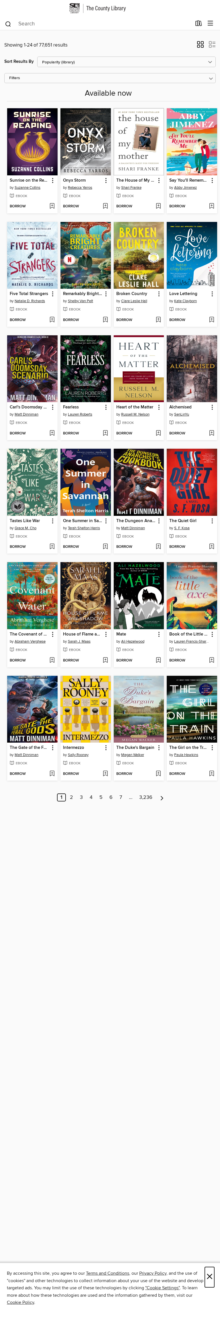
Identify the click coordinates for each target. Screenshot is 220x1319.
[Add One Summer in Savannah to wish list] (105, 547)
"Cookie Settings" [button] (162, 1288)
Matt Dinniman (26, 414)
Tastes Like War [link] (25, 521)
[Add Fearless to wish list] (105, 433)
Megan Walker (132, 755)
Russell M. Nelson (135, 414)
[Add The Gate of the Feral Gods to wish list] (52, 774)
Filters (14, 78)
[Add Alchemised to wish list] (211, 433)
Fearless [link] (71, 407)
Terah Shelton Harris (84, 528)
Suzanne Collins (27, 187)
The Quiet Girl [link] (183, 521)
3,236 (145, 797)
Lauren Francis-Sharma (192, 641)
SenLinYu (181, 414)
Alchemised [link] (180, 407)
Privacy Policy (152, 1273)
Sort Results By (19, 61)
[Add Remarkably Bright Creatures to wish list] (105, 320)
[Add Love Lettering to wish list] (211, 320)
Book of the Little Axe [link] (189, 634)
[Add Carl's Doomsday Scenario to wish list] (52, 433)
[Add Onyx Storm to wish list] (105, 206)
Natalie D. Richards (30, 301)
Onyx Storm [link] (74, 180)
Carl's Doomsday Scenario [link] (30, 407)
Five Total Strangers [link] (29, 293)
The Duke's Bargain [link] (135, 747)
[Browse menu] (210, 23)
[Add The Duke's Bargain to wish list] (158, 774)
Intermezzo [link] (73, 747)
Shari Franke (131, 187)
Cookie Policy (20, 1302)
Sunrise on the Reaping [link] (30, 180)
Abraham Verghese (30, 641)
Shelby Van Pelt (80, 301)
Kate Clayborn (185, 301)
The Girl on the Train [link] (189, 747)
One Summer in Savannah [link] (83, 521)
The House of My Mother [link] (136, 180)
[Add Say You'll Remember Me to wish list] (211, 206)
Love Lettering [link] (183, 293)
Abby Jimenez (185, 187)
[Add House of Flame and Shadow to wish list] (105, 660)
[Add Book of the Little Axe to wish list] (211, 660)
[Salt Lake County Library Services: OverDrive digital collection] (110, 8)
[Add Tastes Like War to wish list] (52, 547)
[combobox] (98, 24)
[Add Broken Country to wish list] (158, 320)
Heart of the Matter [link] (134, 407)
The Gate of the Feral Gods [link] (30, 747)
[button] (200, 46)
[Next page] (162, 797)
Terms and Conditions (107, 1273)
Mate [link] (121, 634)
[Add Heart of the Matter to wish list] (158, 433)
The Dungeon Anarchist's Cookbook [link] (136, 521)
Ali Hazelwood (132, 641)
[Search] (8, 23)
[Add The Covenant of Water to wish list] (52, 660)
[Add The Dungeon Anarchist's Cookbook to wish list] (158, 547)
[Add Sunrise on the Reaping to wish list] (52, 206)
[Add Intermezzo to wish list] (105, 774)
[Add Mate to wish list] (158, 660)
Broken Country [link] (131, 293)
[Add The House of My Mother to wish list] (158, 206)
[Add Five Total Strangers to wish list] (52, 320)
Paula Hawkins (186, 755)
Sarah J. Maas (79, 641)
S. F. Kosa (182, 528)
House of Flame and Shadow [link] (83, 634)
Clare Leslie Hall (134, 301)
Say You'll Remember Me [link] (189, 180)
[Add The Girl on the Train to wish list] (211, 774)
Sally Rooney (78, 755)
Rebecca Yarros (80, 187)
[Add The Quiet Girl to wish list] (211, 547)
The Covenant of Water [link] (30, 634)
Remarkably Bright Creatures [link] (83, 293)
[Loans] (198, 24)
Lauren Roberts (80, 414)
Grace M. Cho (25, 528)
